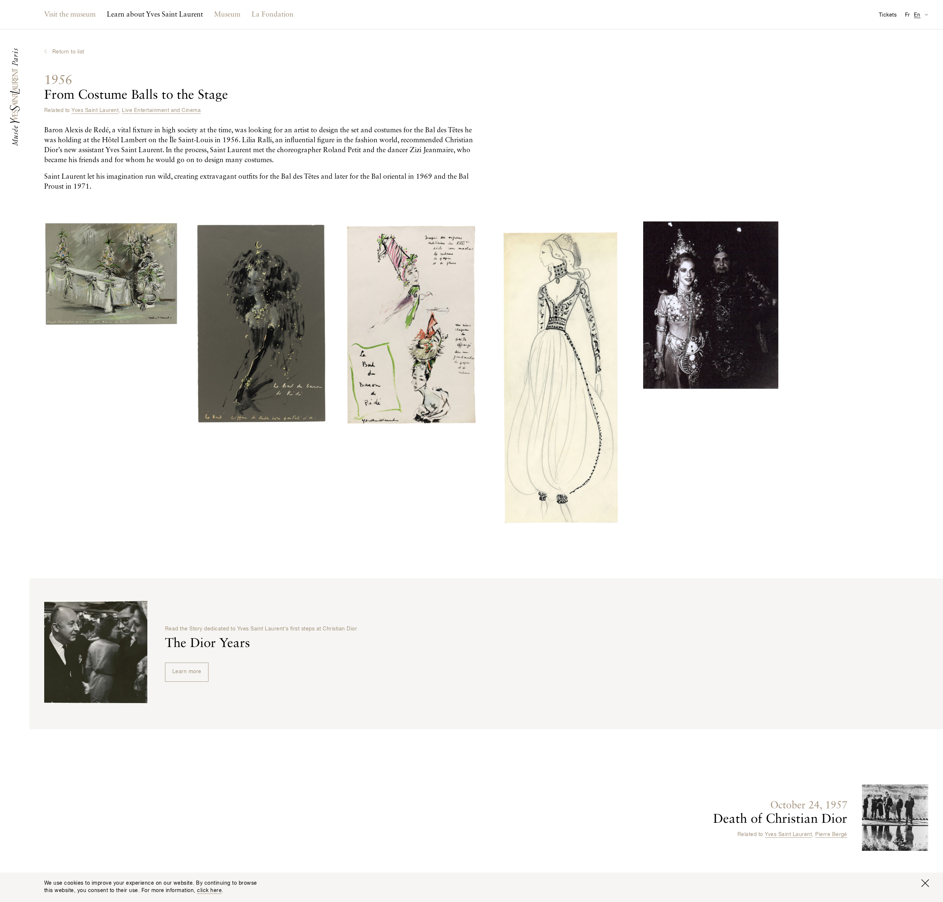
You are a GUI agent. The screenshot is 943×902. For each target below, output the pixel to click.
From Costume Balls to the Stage (136, 88)
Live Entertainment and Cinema (161, 110)
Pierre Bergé (831, 834)
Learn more (186, 671)
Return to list (68, 52)
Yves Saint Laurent (95, 110)
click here (209, 890)
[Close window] (925, 883)
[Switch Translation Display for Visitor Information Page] (926, 14)
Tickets (888, 15)
